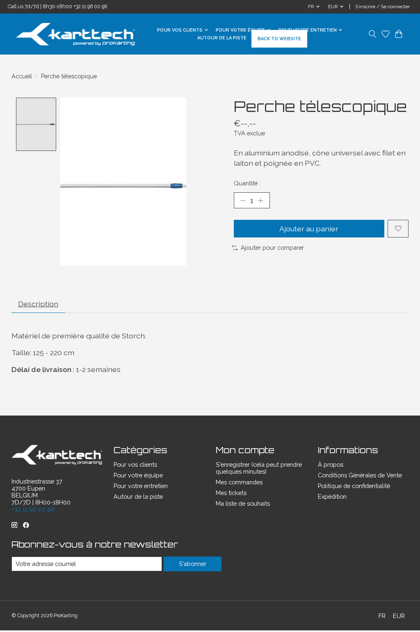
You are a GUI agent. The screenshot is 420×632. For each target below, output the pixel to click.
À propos (330, 464)
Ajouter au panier (308, 228)
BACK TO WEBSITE (279, 38)
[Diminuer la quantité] (243, 200)
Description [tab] (38, 303)
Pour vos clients (135, 464)
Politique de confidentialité (354, 485)
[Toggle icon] (373, 34)
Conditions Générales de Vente (360, 475)
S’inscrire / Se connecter (382, 6)
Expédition (332, 496)
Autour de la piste (222, 38)
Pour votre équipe (138, 475)
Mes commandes (239, 482)
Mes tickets (231, 492)
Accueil (21, 76)
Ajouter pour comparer (272, 247)
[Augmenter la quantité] (260, 200)
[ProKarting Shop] (75, 34)
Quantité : (247, 183)
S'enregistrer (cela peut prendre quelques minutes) (259, 468)
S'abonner (192, 563)
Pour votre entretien (141, 485)
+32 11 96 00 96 (90, 6)
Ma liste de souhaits (243, 503)
